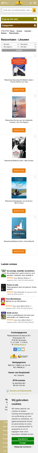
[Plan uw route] (23, 349)
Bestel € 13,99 (19, 90)
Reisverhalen (14, 33)
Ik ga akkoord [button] (23, 439)
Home (12, 31)
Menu (6, 2)
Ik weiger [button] (23, 443)
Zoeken (34, 10)
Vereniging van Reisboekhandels (20, 390)
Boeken (4, 33)
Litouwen (27, 31)
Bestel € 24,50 (19, 130)
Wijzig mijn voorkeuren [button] (22, 447)
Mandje (35, 3)
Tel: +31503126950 (31, 3)
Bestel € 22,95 (19, 171)
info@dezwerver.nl (20, 344)
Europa (19, 31)
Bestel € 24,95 (19, 211)
